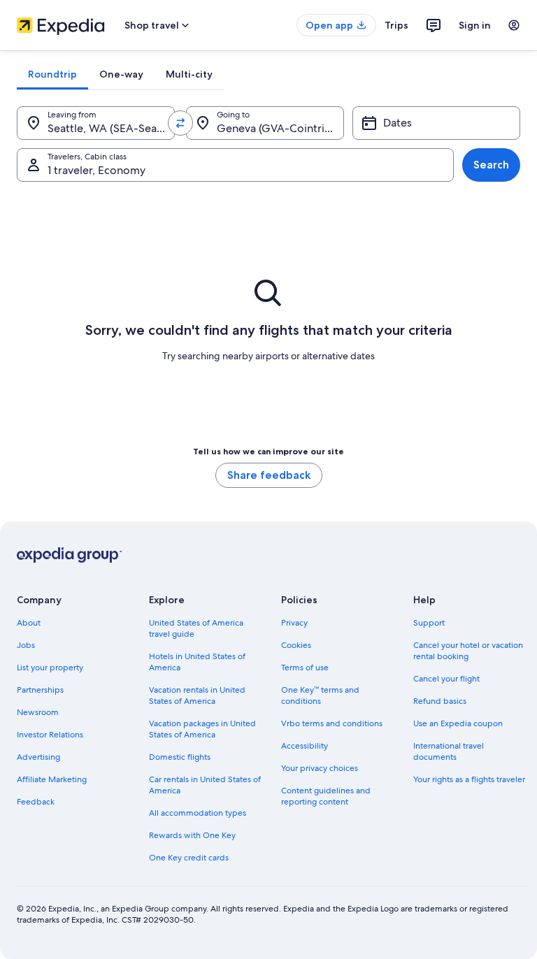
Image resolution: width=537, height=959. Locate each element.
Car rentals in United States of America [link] (205, 785)
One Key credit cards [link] (189, 857)
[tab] (52, 74)
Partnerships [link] (40, 689)
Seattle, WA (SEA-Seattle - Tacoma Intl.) (111, 128)
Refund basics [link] (439, 701)
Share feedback (268, 475)
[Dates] (436, 123)
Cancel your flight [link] (446, 678)
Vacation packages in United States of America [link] (202, 729)
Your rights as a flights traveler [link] (469, 779)
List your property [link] (50, 667)
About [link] (29, 622)
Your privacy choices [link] (319, 768)
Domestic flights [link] (179, 757)
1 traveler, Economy (96, 170)
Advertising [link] (38, 757)
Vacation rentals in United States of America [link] (197, 695)
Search (491, 164)
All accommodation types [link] (197, 813)
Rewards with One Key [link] (192, 835)
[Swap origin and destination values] (180, 123)
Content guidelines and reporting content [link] (326, 796)
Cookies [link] (296, 645)
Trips (396, 25)
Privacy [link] (294, 622)
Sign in (475, 25)
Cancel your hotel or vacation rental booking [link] (468, 651)
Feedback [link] (36, 801)
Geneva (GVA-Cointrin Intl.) (280, 128)
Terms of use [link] (305, 667)
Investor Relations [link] (50, 734)
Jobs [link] (26, 645)
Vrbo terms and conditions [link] (331, 723)
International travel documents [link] (448, 751)
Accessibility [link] (304, 745)
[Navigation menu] (514, 25)
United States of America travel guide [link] (196, 628)
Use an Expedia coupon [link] (458, 723)
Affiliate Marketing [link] (52, 779)
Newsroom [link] (38, 712)
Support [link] (429, 622)
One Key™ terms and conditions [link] (320, 695)
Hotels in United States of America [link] (197, 662)
